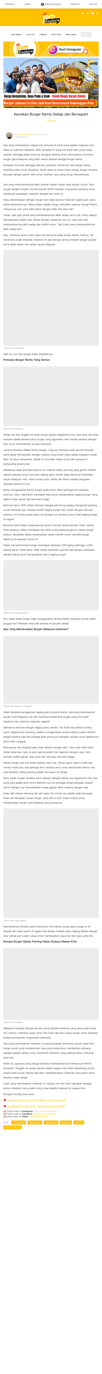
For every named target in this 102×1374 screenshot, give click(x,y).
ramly (78, 1122)
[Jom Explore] (51, 18)
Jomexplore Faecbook (44, 1113)
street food (12, 1127)
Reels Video (71, 34)
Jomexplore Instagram (45, 1111)
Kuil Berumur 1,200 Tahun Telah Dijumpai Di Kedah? (36, 1106)
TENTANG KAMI (10, 4)
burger (66, 1122)
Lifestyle (43, 34)
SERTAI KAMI (93, 4)
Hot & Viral (56, 34)
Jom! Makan (16, 34)
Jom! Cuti (30, 34)
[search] (83, 13)
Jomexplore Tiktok (38, 1116)
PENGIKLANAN (75, 4)
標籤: (6, 1122)
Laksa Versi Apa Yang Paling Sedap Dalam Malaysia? (36, 1100)
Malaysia (34, 1122)
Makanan (51, 1122)
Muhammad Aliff (25, 134)
